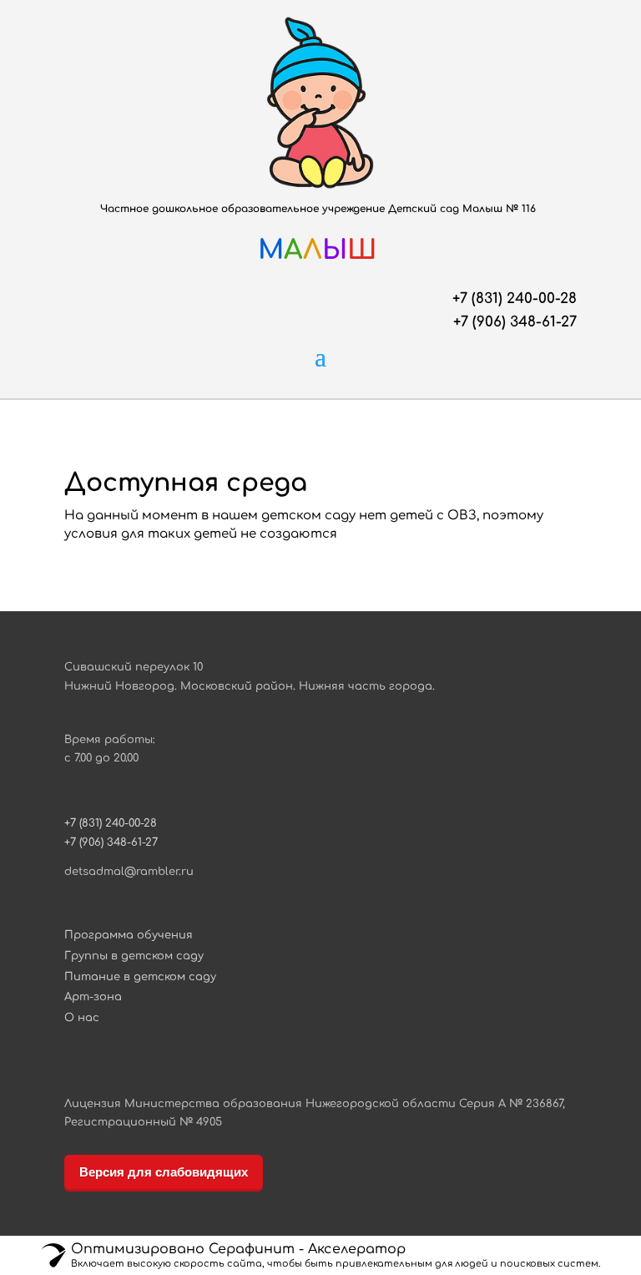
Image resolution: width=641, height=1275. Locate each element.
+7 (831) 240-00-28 (514, 298)
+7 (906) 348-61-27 (515, 322)
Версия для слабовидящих (163, 1172)
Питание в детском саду (140, 977)
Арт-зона (93, 997)
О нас (81, 1018)
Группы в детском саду (134, 956)
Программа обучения (128, 935)
